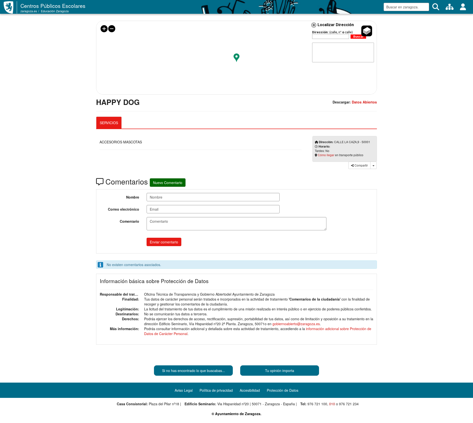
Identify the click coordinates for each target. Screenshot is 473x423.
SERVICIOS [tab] (109, 122)
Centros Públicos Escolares (52, 5)
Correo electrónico (123, 209)
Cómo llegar (326, 155)
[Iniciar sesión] (463, 7)
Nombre (132, 197)
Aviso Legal (184, 390)
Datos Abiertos (364, 102)
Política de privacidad (216, 390)
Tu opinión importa (279, 370)
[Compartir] (373, 165)
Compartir (361, 165)
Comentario (129, 221)
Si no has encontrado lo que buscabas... (193, 370)
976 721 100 (317, 403)
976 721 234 (349, 403)
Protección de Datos (282, 390)
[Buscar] (435, 7)
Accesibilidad (250, 390)
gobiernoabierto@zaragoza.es (296, 323)
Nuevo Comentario (167, 182)
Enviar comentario (164, 241)
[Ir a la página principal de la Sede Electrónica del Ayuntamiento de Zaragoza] (10, 7)
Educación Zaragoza (55, 11)
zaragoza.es (28, 11)
